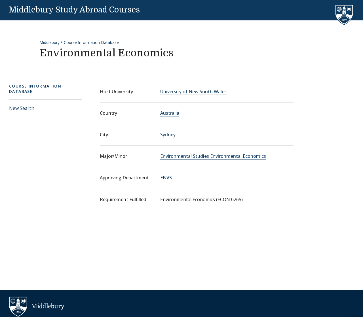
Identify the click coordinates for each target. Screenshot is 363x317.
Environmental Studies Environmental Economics (213, 156)
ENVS (166, 178)
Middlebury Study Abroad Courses (74, 9)
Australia (169, 113)
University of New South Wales (193, 91)
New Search (21, 108)
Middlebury (49, 42)
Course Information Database (91, 42)
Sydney (168, 134)
